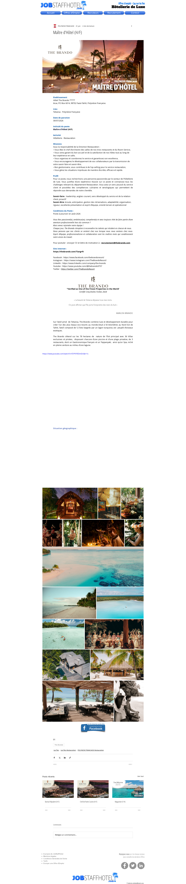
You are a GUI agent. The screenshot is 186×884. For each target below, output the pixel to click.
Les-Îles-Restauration (68, 750)
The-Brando (59, 745)
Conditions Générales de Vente (55, 860)
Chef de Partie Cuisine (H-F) (88, 801)
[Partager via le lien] (70, 758)
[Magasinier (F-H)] (128, 789)
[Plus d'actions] (131, 26)
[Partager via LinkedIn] (65, 758)
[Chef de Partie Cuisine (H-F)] (93, 789)
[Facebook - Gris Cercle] (124, 867)
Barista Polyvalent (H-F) (52, 801)
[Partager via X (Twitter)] (59, 758)
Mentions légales (49, 858)
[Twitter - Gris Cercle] (132, 867)
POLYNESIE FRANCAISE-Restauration (91, 750)
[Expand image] (70, 503)
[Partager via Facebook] (54, 758)
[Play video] (93, 380)
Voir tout (140, 776)
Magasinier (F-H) (120, 801)
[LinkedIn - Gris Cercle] (141, 867)
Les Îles (56, 750)
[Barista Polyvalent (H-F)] (58, 789)
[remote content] (93, 457)
